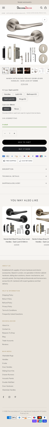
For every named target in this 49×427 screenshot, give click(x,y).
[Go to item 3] (20, 70)
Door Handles (7, 367)
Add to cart (24, 142)
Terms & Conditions (9, 310)
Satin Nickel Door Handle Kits (15, 13)
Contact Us (6, 329)
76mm (16, 109)
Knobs (4, 363)
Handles (7, 94)
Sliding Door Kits (8, 371)
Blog (3, 337)
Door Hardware (7, 386)
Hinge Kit (22, 99)
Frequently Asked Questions (12, 314)
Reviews (5, 344)
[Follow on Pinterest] (15, 397)
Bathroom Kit (32, 94)
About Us (5, 325)
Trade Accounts (7, 341)
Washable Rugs (7, 356)
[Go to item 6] (42, 70)
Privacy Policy (7, 306)
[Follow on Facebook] (3, 397)
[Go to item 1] (5, 70)
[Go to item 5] (34, 70)
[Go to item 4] (27, 70)
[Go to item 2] (13, 70)
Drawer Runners (8, 375)
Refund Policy (7, 303)
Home (3, 13)
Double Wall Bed (8, 382)
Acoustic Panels (8, 378)
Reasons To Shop (8, 333)
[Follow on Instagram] (9, 397)
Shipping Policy (7, 295)
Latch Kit (18, 94)
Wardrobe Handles (9, 390)
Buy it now (24, 149)
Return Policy (7, 299)
